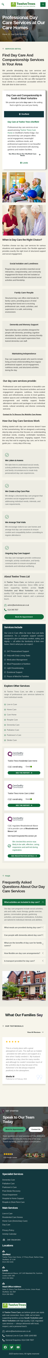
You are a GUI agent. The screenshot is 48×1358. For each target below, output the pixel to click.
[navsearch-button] (3, 4)
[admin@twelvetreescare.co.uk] (5, 605)
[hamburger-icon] (43, 4)
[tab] (24, 114)
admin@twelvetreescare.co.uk (18, 605)
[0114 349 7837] (5, 610)
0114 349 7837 (12, 610)
